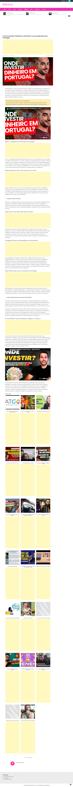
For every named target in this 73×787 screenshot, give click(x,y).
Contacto (44, 9)
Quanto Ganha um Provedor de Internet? (35, 14)
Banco (10, 9)
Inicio (5, 9)
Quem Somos (37, 9)
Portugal (20, 9)
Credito (14, 9)
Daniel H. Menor (20, 762)
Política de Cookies (8, 779)
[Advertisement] (36, 25)
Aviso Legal (6, 778)
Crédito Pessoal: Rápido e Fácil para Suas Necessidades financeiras (15, 15)
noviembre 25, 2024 (6, 55)
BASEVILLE (8, 4)
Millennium (26, 9)
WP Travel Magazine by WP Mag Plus (41, 785)
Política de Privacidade (8, 776)
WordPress (31, 785)
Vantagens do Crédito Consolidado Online (59, 14)
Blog (31, 9)
